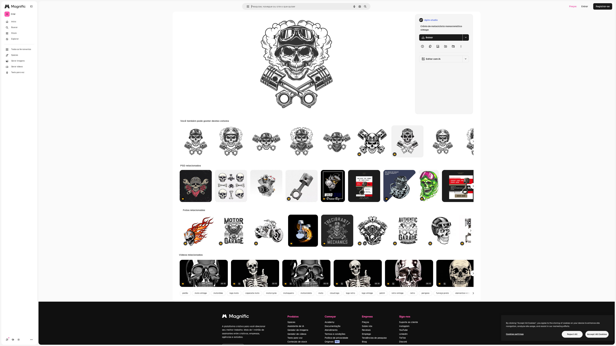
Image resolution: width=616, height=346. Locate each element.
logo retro (350, 293)
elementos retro (462, 293)
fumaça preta (442, 293)
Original (266, 20)
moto (320, 293)
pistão (185, 293)
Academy (329, 322)
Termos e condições (335, 334)
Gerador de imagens (297, 330)
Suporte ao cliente (408, 322)
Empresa (367, 316)
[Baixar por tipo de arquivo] (465, 37)
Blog (364, 341)
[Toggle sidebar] (31, 6)
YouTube (403, 330)
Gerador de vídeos (296, 334)
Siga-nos (404, 316)
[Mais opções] (461, 46)
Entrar (584, 6)
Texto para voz (295, 337)
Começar (330, 316)
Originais (332, 341)
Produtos (293, 316)
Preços (573, 6)
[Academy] (12, 339)
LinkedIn (403, 334)
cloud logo (334, 293)
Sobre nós (367, 326)
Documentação (332, 326)
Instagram (404, 326)
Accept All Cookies (597, 334)
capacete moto (252, 293)
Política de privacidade (336, 337)
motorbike (218, 293)
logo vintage (367, 293)
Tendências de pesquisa (374, 337)
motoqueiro (288, 293)
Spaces (291, 322)
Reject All (572, 334)
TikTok (402, 337)
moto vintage (201, 293)
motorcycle (271, 293)
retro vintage (397, 293)
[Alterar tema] (18, 339)
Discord (403, 341)
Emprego (366, 334)
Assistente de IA (295, 326)
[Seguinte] (473, 141)
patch (382, 293)
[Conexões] (7, 339)
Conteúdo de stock (297, 341)
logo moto (234, 293)
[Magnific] (235, 316)
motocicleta (306, 293)
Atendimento (331, 330)
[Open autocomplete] (246, 6)
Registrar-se (603, 6)
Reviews (366, 330)
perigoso (425, 293)
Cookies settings (515, 334)
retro (412, 293)
